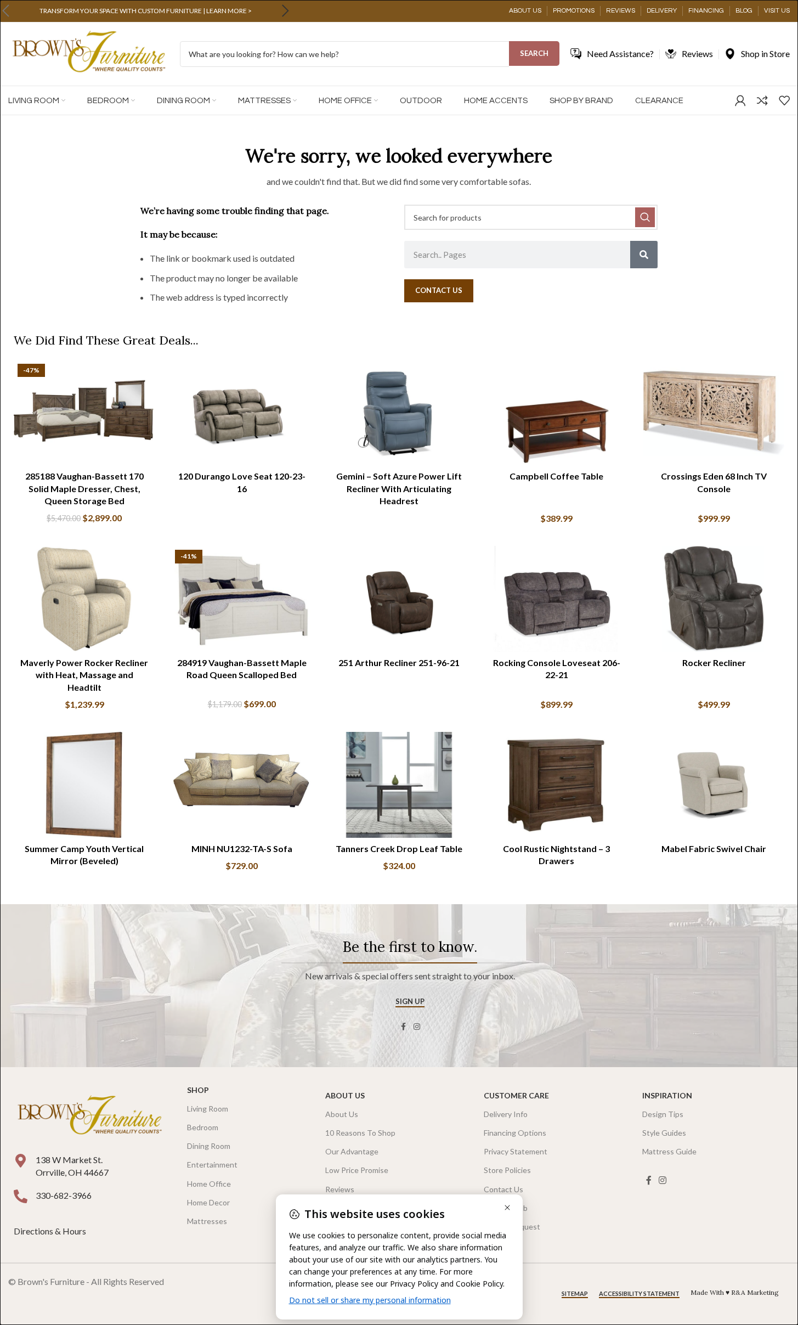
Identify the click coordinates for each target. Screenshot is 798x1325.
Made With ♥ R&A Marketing (735, 1292)
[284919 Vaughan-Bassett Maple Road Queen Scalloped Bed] (241, 599)
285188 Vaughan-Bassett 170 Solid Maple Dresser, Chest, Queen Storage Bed (84, 488)
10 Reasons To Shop (360, 1132)
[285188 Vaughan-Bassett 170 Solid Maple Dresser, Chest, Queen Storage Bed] (84, 413)
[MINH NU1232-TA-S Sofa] (241, 785)
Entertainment (212, 1164)
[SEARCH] (645, 217)
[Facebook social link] (403, 1026)
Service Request (512, 1226)
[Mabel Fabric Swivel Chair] (713, 785)
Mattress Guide (669, 1151)
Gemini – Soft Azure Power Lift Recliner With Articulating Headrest (399, 488)
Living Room (207, 1108)
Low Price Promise (356, 1170)
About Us (345, 1095)
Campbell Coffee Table (556, 476)
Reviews (339, 1189)
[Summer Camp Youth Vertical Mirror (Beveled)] (84, 785)
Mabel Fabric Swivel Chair (713, 848)
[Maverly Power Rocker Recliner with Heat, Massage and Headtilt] (84, 599)
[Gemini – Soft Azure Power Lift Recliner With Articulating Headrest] (399, 413)
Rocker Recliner (714, 662)
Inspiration (667, 1095)
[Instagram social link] (416, 1026)
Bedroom (202, 1127)
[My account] (740, 100)
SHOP (198, 1090)
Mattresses (207, 1221)
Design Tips (662, 1114)
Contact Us (503, 1189)
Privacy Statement (515, 1151)
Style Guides (664, 1132)
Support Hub (506, 1208)
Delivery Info (506, 1114)
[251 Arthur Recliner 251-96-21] (399, 599)
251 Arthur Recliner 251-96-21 (399, 662)
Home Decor (208, 1202)
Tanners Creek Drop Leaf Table (399, 848)
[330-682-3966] (20, 1196)
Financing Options (515, 1132)
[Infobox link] (145, 11)
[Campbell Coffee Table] (556, 413)
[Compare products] (762, 100)
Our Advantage (351, 1151)
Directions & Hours (51, 1231)
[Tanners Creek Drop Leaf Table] (399, 785)
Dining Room (208, 1146)
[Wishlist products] (784, 100)
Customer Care (516, 1095)
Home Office (209, 1183)
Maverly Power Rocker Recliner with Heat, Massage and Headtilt (84, 674)
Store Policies (507, 1170)
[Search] (644, 254)
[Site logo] (88, 53)
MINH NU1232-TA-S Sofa (241, 848)
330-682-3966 (64, 1195)
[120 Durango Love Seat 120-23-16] (241, 413)
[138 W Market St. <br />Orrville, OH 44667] (20, 1161)
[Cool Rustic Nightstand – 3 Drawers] (556, 785)
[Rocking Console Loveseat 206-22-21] (556, 599)
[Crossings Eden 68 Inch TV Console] (713, 413)
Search (534, 53)
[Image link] (89, 1116)
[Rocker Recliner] (713, 599)
